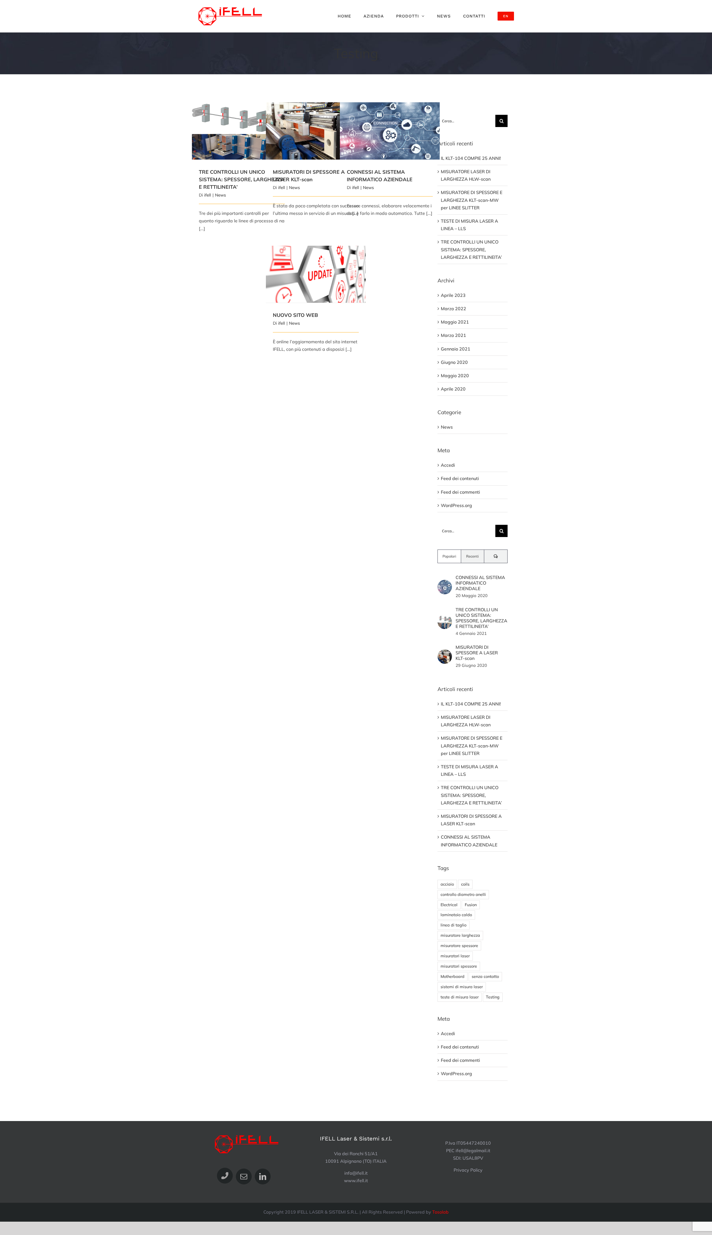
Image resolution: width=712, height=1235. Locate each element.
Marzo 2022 (453, 308)
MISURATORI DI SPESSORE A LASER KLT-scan (315, 126)
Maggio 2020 (455, 375)
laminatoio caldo (456, 914)
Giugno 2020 (454, 362)
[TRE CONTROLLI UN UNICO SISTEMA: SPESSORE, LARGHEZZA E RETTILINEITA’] (242, 131)
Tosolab (440, 1212)
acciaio (447, 884)
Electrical (449, 904)
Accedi (448, 465)
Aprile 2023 (453, 295)
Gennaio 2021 (455, 349)
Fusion (471, 904)
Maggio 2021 (455, 322)
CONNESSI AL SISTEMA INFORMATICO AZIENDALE (389, 123)
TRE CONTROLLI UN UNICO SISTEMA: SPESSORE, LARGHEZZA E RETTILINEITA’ (241, 123)
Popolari (449, 556)
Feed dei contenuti (460, 478)
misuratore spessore (459, 945)
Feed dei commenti (460, 492)
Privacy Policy (468, 1170)
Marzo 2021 (453, 335)
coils (465, 884)
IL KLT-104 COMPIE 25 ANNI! (471, 158)
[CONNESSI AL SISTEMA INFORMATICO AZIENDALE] (390, 131)
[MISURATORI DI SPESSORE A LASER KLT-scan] (444, 653)
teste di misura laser (460, 997)
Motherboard (452, 976)
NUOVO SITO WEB (315, 269)
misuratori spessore (459, 966)
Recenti (472, 556)
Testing (493, 997)
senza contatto (485, 976)
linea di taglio (453, 925)
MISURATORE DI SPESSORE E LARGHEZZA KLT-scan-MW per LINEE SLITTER (471, 200)
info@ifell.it (356, 1173)
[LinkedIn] (263, 1176)
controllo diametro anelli (463, 894)
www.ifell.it (356, 1180)
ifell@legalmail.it (473, 1150)
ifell (207, 195)
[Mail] (244, 1176)
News (220, 195)
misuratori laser (455, 955)
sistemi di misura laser (462, 986)
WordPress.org (456, 505)
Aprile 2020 (453, 389)
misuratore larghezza (460, 935)
